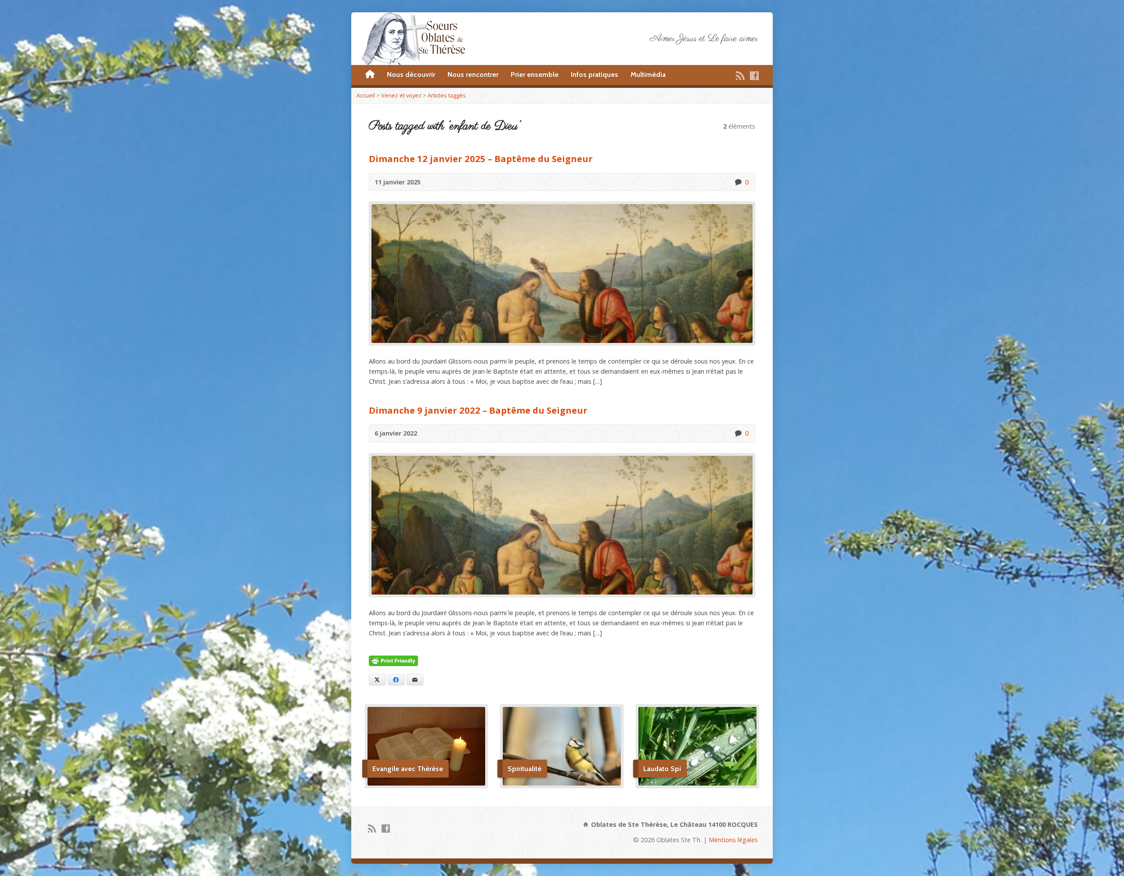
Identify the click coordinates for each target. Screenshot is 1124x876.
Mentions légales (733, 840)
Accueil (366, 95)
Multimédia (648, 74)
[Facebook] (754, 75)
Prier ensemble (534, 74)
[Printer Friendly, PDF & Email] (393, 661)
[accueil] (370, 75)
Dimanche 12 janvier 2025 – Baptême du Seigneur (481, 158)
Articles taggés (447, 95)
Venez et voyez (401, 95)
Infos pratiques (594, 74)
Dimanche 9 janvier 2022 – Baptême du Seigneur (478, 410)
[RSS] (740, 75)
